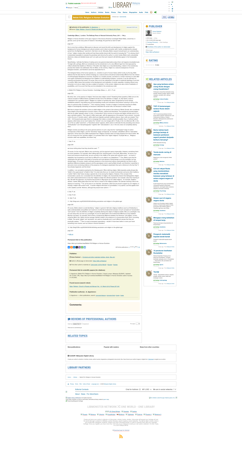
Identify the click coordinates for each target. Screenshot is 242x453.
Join (169, 17)
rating (155, 38)
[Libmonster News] (171, 4)
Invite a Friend (86, 384)
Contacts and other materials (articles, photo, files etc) (99, 257)
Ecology (162, 145)
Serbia (134, 411)
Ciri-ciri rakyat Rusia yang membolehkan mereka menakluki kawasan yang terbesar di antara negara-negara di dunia (163, 174)
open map (106, 399)
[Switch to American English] (172, 2)
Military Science (164, 123)
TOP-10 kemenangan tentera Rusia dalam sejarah (161, 108)
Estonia (139, 414)
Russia (85, 414)
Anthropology (163, 280)
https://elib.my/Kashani (99, 261)
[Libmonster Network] (162, 397)
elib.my (71, 234)
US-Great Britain (114, 411)
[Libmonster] (66, 391)
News (83, 394)
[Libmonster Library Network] (176, 397)
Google (110, 265)
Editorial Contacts (81, 389)
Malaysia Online (170, 102)
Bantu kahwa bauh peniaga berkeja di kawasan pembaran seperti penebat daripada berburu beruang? (163, 135)
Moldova (121, 414)
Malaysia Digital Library (110, 384)
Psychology (163, 191)
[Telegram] (85, 247)
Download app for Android (121, 430)
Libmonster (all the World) (98, 265)
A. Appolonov (94, 27)
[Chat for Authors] (172, 8)
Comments (123, 17)
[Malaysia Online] (149, 88)
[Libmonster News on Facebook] (172, 6)
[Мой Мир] (74, 247)
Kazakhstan (111, 414)
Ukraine (101, 414)
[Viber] (79, 247)
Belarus (93, 414)
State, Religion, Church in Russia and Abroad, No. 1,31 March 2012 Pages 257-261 (101, 29)
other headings (164, 42)
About (77, 394)
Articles (75, 377)
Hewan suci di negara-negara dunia (162, 199)
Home (69, 377)
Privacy (72, 384)
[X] (77, 247)
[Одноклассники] (71, 247)
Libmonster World (111, 295)
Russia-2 (148, 414)
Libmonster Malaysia (101, 295)
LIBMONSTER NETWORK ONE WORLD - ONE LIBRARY (121, 407)
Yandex (115, 265)
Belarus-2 (158, 414)
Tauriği (156, 272)
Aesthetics (163, 210)
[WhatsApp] (82, 247)
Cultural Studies (164, 99)
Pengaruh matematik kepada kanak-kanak (161, 235)
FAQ (80, 384)
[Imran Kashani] (149, 35)
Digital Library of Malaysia (74, 397)
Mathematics (163, 243)
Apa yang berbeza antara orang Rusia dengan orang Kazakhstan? (163, 86)
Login (172, 17)
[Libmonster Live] (172, 11)
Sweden (126, 411)
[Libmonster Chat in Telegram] (140, 389)
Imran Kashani (157, 31)
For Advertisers (92, 394)
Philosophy (155, 42)
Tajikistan (131, 414)
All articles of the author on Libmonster (158, 47)
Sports (161, 264)
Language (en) (95, 384)
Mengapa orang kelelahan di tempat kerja (163, 218)
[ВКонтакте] (69, 247)
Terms (76, 384)
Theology (149, 42)
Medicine (162, 161)
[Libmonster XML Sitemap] (121, 437)
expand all (86, 324)
